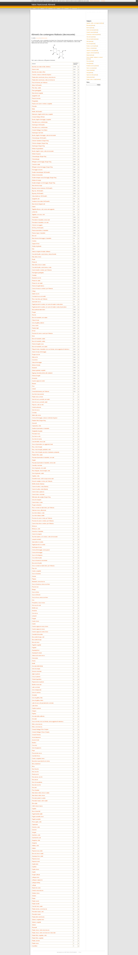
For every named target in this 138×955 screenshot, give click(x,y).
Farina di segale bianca (38, 286)
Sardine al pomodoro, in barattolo (40, 428)
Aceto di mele (35, 740)
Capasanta (35, 824)
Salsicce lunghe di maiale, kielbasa (41, 251)
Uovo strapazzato (36, 689)
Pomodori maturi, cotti (37, 911)
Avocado (34, 719)
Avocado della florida (37, 666)
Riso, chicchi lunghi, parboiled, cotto (41, 449)
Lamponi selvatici (36, 539)
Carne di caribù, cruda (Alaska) (40, 486)
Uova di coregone (36, 499)
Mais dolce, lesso (36, 256)
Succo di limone (36, 594)
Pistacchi (34, 262)
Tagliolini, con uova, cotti (38, 214)
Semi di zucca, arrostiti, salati (39, 402)
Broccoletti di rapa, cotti (38, 637)
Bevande (89, 25)
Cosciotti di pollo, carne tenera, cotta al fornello (44, 254)
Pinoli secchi (35, 774)
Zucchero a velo (36, 436)
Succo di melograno (37, 555)
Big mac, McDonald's (37, 190)
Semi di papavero (36, 748)
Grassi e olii (89, 48)
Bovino (88, 27)
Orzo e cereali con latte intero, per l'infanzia (43, 565)
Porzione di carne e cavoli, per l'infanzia (42, 333)
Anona (33, 660)
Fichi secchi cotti (36, 605)
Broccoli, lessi (35, 642)
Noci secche (35, 771)
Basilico (34, 742)
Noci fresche (35, 769)
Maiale (88, 55)
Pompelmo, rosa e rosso (38, 602)
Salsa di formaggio (37, 362)
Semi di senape (36, 668)
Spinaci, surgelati (36, 922)
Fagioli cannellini (36, 819)
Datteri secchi (35, 293)
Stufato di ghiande (36, 246)
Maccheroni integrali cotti (38, 204)
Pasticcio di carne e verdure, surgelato (42, 103)
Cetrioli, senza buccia (37, 890)
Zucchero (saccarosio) (38, 394)
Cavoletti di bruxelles (37, 634)
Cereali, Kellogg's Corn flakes (39, 130)
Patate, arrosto (36, 940)
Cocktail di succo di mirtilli (38, 296)
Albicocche (35, 357)
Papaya (34, 579)
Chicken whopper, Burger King (40, 143)
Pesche (34, 315)
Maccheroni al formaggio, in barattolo (41, 238)
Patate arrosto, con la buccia (39, 909)
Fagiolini (34, 647)
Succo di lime (35, 592)
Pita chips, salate (36, 87)
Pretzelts (34, 106)
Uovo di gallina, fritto (37, 697)
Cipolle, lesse (35, 869)
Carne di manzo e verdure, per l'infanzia (42, 288)
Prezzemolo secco (37, 753)
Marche (42, 8)
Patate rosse (35, 943)
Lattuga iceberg (36, 882)
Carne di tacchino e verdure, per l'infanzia (43, 523)
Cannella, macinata (37, 465)
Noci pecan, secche (37, 777)
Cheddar (34, 275)
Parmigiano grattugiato (38, 272)
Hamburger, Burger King (38, 146)
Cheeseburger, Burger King (39, 156)
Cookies (34, 241)
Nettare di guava (36, 153)
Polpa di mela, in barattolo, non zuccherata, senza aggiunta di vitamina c (50, 349)
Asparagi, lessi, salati (37, 856)
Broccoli (34, 235)
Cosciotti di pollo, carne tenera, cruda (41, 267)
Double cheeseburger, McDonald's (41, 172)
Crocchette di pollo (37, 557)
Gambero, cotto (36, 835)
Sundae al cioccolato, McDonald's (41, 201)
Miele (33, 109)
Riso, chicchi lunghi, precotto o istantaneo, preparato (45, 452)
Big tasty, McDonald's (37, 193)
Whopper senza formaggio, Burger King (42, 167)
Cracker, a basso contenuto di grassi (41, 74)
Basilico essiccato (36, 684)
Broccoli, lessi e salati (37, 853)
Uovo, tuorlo (35, 325)
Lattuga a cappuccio (37, 880)
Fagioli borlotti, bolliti (37, 814)
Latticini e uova (90, 50)
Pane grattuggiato (36, 90)
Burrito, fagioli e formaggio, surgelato (41, 119)
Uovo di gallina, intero (37, 700)
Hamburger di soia (37, 547)
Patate (33, 898)
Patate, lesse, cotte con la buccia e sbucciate (44, 932)
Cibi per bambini (90, 39)
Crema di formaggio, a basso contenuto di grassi (44, 418)
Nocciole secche (36, 785)
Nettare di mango (36, 180)
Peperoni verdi (36, 861)
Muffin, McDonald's (37, 111)
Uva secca (35, 613)
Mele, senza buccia (37, 724)
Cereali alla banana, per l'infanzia (40, 391)
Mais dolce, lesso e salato (39, 264)
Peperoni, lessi (36, 858)
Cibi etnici (89, 36)
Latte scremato (36, 687)
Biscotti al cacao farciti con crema (41, 761)
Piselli (33, 259)
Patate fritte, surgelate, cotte (39, 935)
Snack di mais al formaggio (39, 352)
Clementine (35, 658)
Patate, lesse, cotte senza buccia (40, 930)
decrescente (44, 38)
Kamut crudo (35, 69)
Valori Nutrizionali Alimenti (43, 4)
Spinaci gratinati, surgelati (38, 370)
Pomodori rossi (36, 433)
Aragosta (34, 843)
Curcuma (34, 745)
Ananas (34, 576)
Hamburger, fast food (37, 132)
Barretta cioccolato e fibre (38, 72)
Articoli (58, 8)
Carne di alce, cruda (37, 502)
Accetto (103, 1)
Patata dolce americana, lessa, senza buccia (43, 77)
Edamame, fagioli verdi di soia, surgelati (42, 114)
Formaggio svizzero (37, 169)
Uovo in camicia (36, 692)
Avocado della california (38, 716)
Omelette (34, 695)
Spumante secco (36, 301)
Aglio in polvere (36, 674)
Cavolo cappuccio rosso (38, 629)
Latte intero (35, 705)
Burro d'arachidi (36, 811)
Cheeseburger (35, 159)
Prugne (34, 312)
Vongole (34, 832)
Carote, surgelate (36, 571)
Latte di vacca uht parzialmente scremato (43, 703)
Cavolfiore (34, 946)
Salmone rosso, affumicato (39, 510)
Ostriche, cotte (36, 827)
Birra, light (34, 803)
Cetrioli (34, 388)
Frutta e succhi (90, 46)
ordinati (101, 23)
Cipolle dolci (35, 864)
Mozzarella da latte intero (38, 309)
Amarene (34, 610)
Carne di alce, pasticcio (38, 491)
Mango (34, 589)
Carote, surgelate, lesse (38, 758)
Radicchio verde (36, 888)
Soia (88, 72)
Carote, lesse (35, 621)
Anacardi (34, 423)
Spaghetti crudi (36, 95)
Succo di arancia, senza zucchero (41, 584)
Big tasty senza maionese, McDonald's (42, 188)
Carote (34, 623)
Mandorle (34, 367)
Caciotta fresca (36, 755)
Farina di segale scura (38, 344)
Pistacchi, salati (36, 280)
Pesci (88, 61)
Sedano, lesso (35, 893)
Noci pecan (35, 779)
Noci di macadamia (37, 782)
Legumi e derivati (90, 52)
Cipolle (34, 872)
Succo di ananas (36, 573)
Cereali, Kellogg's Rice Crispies (40, 729)
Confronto (50, 8)
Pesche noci (35, 587)
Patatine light (35, 328)
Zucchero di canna (37, 439)
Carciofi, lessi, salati (37, 906)
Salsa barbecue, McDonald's (39, 196)
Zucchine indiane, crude (38, 513)
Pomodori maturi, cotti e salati (39, 800)
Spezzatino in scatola (37, 542)
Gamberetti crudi (36, 837)
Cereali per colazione (91, 34)
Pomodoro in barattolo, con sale (40, 222)
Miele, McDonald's (37, 85)
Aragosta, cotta (36, 840)
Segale (34, 460)
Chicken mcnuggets (37, 225)
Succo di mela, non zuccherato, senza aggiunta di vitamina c (48, 721)
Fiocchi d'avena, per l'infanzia (39, 82)
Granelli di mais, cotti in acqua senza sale (43, 478)
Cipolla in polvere (36, 708)
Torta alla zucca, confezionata (39, 122)
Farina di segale (36, 375)
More (33, 336)
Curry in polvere (36, 676)
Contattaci (67, 8)
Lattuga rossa (35, 877)
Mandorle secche (36, 278)
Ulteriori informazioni (94, 1)
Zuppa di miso (35, 243)
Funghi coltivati (36, 874)
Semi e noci (89, 68)
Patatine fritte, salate (37, 454)
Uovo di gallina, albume (38, 322)
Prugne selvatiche (36, 505)
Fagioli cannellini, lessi (38, 816)
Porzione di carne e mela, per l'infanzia (42, 518)
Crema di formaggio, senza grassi (41, 550)
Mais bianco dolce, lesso (38, 795)
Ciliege (34, 291)
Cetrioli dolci (35, 217)
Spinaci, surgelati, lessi (38, 919)
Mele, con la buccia (37, 726)
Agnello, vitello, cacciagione (93, 23)
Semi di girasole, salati (38, 473)
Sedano (34, 895)
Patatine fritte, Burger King (39, 420)
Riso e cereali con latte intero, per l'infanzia (43, 507)
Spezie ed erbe (90, 74)
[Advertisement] (58, 22)
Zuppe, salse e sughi (91, 79)
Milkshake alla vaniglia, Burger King (41, 497)
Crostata (34, 412)
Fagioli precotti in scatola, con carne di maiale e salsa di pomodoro (49, 307)
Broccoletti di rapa (36, 639)
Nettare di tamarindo (37, 175)
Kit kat (33, 330)
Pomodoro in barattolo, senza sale (41, 220)
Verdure (88, 77)
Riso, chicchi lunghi (37, 447)
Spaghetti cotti (35, 198)
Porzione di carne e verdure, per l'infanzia (43, 521)
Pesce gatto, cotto (36, 822)
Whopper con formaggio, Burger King (41, 161)
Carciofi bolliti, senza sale (38, 441)
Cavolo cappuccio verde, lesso (40, 631)
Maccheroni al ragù (37, 185)
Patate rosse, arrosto (37, 396)
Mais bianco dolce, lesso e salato (40, 792)
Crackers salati (36, 164)
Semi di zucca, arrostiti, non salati (41, 399)
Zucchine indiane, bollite (38, 515)
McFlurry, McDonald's (38, 227)
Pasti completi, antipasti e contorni (95, 57)
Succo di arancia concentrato (39, 560)
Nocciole (34, 787)
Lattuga (34, 885)
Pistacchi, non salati (37, 283)
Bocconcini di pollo (37, 563)
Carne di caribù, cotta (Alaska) (40, 489)
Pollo (88, 63)
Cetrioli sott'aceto (36, 407)
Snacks (88, 70)
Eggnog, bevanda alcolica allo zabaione (42, 373)
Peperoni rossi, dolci (37, 851)
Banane (34, 383)
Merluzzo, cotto (36, 528)
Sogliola (34, 808)
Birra (33, 766)
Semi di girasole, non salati (39, 468)
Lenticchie (34, 212)
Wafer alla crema (36, 415)
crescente (38, 38)
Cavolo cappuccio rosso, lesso (40, 626)
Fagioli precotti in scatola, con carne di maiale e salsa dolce (47, 304)
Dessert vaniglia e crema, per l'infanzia (42, 481)
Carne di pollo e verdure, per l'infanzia (42, 270)
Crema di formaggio (37, 552)
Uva (33, 600)
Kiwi (33, 249)
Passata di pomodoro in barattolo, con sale (43, 457)
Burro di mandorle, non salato (39, 317)
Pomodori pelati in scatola (38, 798)
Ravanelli (34, 927)
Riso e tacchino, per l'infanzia (39, 299)
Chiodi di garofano (36, 679)
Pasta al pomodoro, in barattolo (40, 230)
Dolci (88, 41)
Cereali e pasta (90, 32)
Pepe (33, 750)
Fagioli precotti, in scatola (38, 544)
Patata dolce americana (38, 917)
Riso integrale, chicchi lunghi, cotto (41, 470)
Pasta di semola (36, 98)
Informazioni (74, 8)
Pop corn (34, 568)
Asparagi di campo (37, 653)
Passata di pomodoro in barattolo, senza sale (43, 462)
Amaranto (34, 378)
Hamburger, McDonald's (38, 124)
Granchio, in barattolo (37, 531)
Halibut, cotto (35, 845)
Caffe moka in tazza (37, 806)
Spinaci (34, 924)
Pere (33, 386)
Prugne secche (36, 354)
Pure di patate (35, 790)
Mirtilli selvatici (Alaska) (38, 484)
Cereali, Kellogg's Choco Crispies (40, 732)
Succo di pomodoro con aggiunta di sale (42, 444)
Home (34, 8)
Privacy (80, 952)
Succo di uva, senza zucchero (40, 597)
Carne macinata (90, 30)
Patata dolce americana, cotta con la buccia (43, 80)
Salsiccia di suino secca (38, 655)
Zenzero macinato (36, 671)
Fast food (89, 43)
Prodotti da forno (90, 65)
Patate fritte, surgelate (37, 938)
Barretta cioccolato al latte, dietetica (41, 66)
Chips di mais (35, 320)
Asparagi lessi (35, 650)
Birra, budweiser (36, 763)
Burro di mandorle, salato (38, 338)
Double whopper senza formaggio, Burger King (44, 177)
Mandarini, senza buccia (38, 581)
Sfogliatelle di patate (37, 431)
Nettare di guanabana (37, 148)
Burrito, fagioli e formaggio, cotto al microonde (44, 135)
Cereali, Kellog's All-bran (38, 117)
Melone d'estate (36, 365)
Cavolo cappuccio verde (38, 381)
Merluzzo (34, 526)
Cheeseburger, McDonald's (39, 138)
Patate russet (35, 901)
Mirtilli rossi (35, 608)
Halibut (34, 848)
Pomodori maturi (36, 914)
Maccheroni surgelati (37, 93)
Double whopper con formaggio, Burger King (43, 183)
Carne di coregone (37, 534)
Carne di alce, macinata (38, 494)
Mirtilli (33, 663)
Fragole (34, 618)
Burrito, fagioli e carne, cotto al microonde (43, 151)
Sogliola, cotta (35, 476)
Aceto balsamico (36, 737)
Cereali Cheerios (36, 734)
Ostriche (34, 829)
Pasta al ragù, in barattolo (38, 233)
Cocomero (35, 359)
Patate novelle (35, 903)
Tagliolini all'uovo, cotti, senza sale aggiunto (43, 209)
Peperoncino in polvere (38, 682)
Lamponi (34, 616)
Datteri (33, 206)
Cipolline (34, 866)
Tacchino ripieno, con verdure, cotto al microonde (44, 536)
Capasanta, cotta (36, 425)
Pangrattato (35, 101)
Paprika (34, 713)
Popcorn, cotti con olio (38, 404)
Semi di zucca (35, 410)
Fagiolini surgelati (36, 645)
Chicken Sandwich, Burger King (40, 140)
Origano (34, 711)
